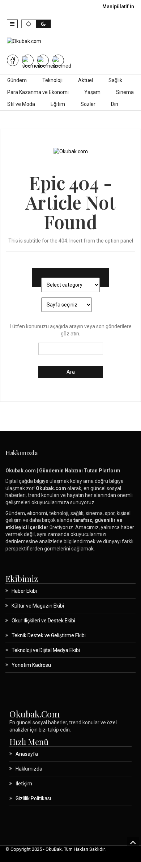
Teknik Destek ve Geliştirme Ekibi (49, 635)
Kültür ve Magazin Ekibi (38, 606)
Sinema (125, 92)
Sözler (88, 104)
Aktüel (85, 80)
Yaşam (92, 92)
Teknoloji (52, 80)
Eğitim (58, 104)
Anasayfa (27, 754)
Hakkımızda (29, 769)
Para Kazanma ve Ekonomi (38, 92)
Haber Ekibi (24, 591)
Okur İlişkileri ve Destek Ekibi (43, 620)
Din (114, 104)
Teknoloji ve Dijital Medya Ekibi (46, 650)
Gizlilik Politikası (33, 798)
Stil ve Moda (21, 104)
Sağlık (115, 80)
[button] (12, 24)
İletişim (24, 783)
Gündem (17, 80)
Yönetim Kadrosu (31, 665)
